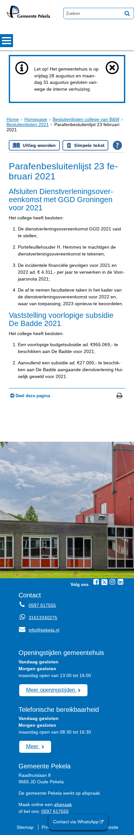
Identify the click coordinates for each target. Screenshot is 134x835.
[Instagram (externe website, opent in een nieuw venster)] (112, 581)
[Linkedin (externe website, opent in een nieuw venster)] (120, 581)
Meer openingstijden (51, 689)
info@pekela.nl (39, 630)
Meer (33, 746)
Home (13, 119)
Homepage (35, 119)
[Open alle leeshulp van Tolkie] (117, 145)
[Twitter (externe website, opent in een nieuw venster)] (104, 582)
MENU (6, 40)
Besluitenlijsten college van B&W (86, 119)
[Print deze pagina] (119, 396)
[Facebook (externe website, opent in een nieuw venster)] (96, 581)
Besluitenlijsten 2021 (28, 124)
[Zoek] (127, 13)
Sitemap (25, 827)
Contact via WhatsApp (76, 821)
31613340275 (43, 617)
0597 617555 (42, 605)
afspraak (63, 804)
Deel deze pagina (32, 396)
